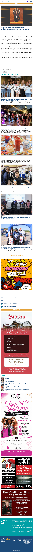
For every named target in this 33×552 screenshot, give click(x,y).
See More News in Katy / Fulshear (16, 255)
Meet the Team (19, 539)
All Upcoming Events (16, 309)
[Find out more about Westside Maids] (16, 274)
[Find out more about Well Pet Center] (16, 343)
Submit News (13, 539)
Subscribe (14, 540)
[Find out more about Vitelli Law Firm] (16, 503)
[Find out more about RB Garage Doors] (16, 473)
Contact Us (19, 540)
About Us (19, 538)
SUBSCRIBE (16, 3)
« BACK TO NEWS (4, 66)
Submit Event (14, 538)
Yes (4, 71)
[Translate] (27, 1)
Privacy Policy (15, 550)
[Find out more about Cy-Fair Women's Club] (16, 424)
